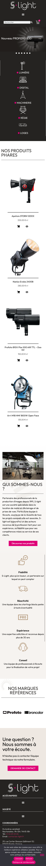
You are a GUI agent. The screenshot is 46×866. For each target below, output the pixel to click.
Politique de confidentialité (23, 862)
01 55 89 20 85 (12, 834)
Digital (24, 87)
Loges (24, 132)
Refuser (29, 859)
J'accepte (18, 859)
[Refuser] (42, 855)
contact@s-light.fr (16, 836)
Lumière (24, 72)
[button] (23, 14)
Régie (24, 117)
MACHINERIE (24, 102)
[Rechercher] (31, 22)
